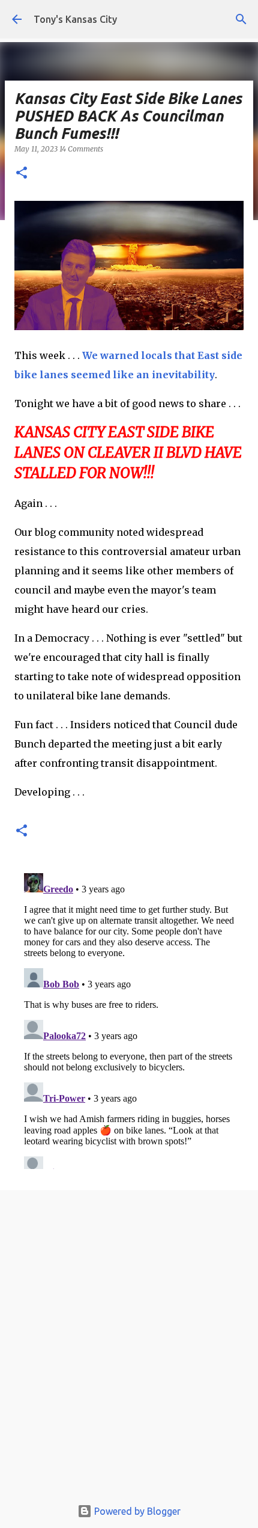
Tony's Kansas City (75, 19)
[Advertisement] (129, 1347)
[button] (21, 173)
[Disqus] (129, 1018)
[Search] (241, 19)
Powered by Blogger (136, 1511)
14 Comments (81, 148)
